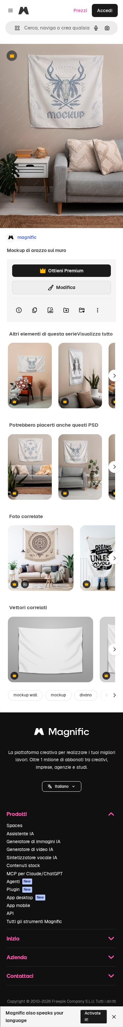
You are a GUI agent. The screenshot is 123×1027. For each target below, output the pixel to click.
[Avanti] (114, 375)
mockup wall (25, 695)
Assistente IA (20, 834)
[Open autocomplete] (15, 28)
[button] (61, 786)
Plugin (19, 889)
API (10, 913)
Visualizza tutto (95, 334)
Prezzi (80, 10)
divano (86, 695)
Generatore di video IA (30, 849)
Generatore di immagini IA (33, 841)
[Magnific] (61, 733)
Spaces (14, 825)
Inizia (13, 938)
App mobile (18, 905)
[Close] (114, 1017)
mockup (58, 695)
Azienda (17, 957)
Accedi (105, 10)
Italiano (62, 786)
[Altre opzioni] (97, 310)
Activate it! (93, 1016)
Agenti (19, 881)
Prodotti (17, 813)
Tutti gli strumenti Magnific (34, 921)
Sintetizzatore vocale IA (32, 858)
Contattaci (20, 975)
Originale (43, 56)
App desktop (25, 898)
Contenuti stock (23, 865)
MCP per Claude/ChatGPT (35, 874)
